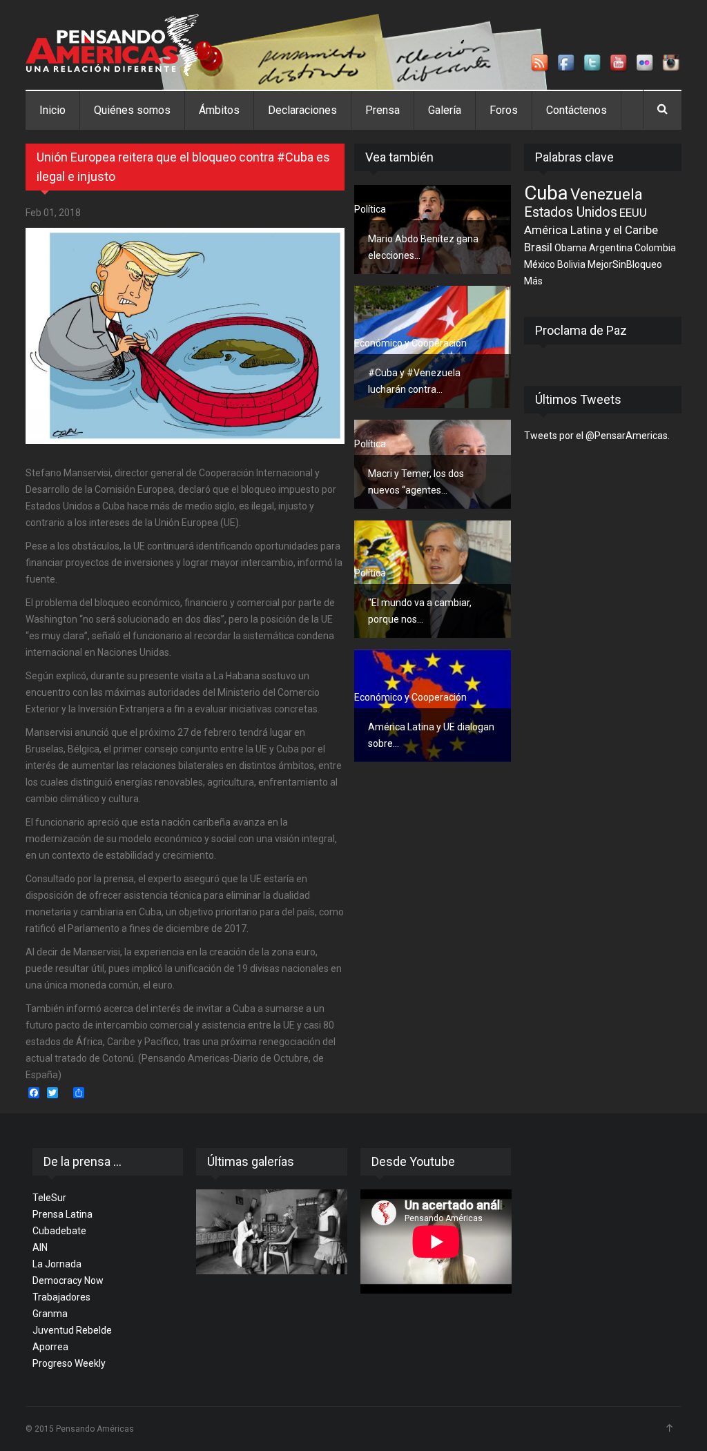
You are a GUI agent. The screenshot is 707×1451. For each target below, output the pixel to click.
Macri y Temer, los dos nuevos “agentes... (416, 482)
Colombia (655, 247)
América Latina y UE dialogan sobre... (431, 735)
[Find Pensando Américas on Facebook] (567, 63)
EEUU (633, 213)
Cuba (546, 193)
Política (370, 209)
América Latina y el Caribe (591, 230)
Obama (570, 247)
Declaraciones (302, 110)
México (539, 264)
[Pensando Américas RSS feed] (540, 63)
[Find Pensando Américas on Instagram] (671, 63)
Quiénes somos (132, 110)
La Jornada (56, 1263)
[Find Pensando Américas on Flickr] (645, 63)
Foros (504, 110)
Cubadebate (59, 1230)
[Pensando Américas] (112, 45)
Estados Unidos (570, 212)
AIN (40, 1247)
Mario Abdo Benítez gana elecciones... (423, 247)
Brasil (538, 247)
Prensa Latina (62, 1214)
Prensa (382, 110)
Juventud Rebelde (72, 1330)
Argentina (610, 247)
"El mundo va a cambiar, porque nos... (420, 611)
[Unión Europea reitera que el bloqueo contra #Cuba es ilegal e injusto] (185, 336)
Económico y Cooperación (410, 343)
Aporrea (50, 1346)
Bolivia (571, 264)
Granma (50, 1313)
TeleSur (49, 1197)
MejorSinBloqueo (625, 264)
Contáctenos (576, 110)
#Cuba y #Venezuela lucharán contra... (414, 381)
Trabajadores (61, 1297)
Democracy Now (68, 1280)
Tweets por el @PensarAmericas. (597, 435)
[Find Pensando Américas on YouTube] (619, 63)
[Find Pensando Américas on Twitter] (593, 63)
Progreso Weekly (69, 1363)
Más (533, 280)
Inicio (52, 110)
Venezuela (606, 194)
